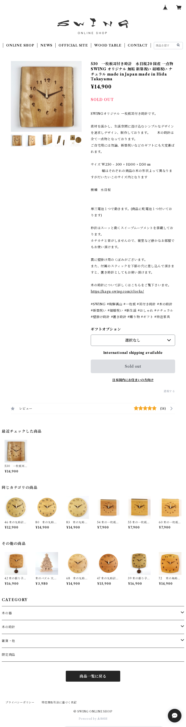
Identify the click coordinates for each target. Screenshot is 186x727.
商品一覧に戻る (93, 676)
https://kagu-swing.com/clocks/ (117, 291)
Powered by (88, 718)
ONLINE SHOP (20, 45)
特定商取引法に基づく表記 (59, 702)
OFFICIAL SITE (73, 45)
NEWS (46, 45)
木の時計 (8, 627)
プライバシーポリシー (19, 702)
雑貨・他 (8, 641)
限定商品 (8, 655)
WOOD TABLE (108, 45)
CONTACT (138, 45)
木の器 (7, 613)
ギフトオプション (106, 329)
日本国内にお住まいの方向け (133, 380)
